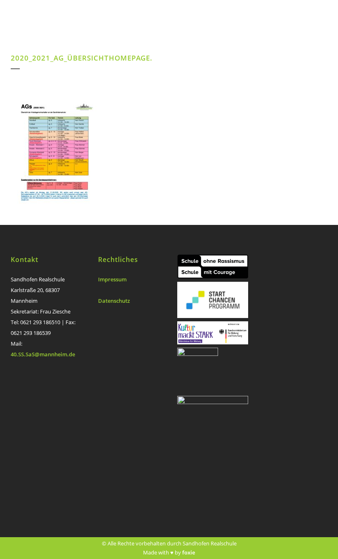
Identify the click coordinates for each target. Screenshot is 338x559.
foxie (188, 552)
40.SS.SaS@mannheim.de (43, 354)
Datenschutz (114, 300)
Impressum (112, 279)
